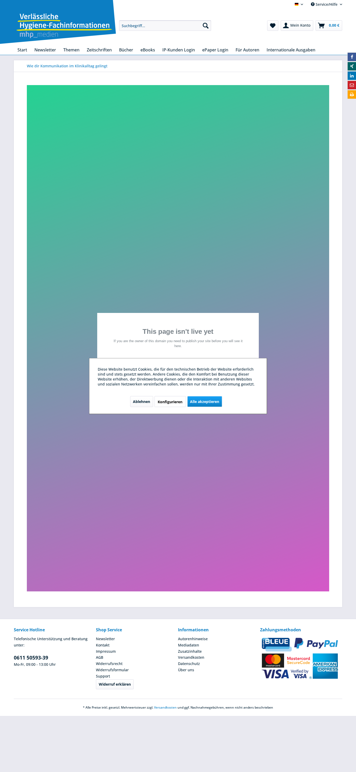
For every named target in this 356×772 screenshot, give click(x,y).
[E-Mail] (352, 85)
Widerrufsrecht (109, 663)
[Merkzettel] (272, 25)
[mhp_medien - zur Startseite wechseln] (64, 27)
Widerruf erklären (115, 684)
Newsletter (105, 638)
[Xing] (352, 66)
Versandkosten (191, 657)
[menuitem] (165, 25)
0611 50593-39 (31, 657)
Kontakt (102, 645)
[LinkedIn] (352, 76)
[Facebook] (352, 57)
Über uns (186, 669)
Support (103, 676)
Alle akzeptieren (204, 401)
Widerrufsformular (112, 669)
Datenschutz (189, 663)
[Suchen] (205, 25)
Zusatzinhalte (190, 651)
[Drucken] (352, 94)
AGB (99, 657)
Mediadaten (188, 645)
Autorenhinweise (193, 638)
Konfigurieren (170, 401)
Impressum (106, 651)
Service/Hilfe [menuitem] (327, 4)
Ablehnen (141, 401)
